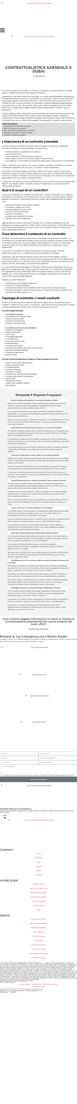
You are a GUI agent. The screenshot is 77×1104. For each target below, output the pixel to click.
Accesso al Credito (38, 901)
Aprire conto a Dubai (38, 897)
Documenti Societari (38, 945)
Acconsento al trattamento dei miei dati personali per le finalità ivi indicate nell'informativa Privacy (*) (38, 776)
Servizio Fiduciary (38, 936)
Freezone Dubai (38, 905)
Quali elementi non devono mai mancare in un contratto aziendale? (36, 428)
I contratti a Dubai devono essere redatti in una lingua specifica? (35, 455)
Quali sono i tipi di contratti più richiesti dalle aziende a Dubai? (34, 533)
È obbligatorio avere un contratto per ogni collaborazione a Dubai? (36, 588)
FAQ (38, 910)
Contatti (38, 870)
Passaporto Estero (38, 958)
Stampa (38, 866)
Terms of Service (36, 989)
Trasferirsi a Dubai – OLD (38, 888)
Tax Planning (38, 940)
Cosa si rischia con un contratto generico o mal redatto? (32, 508)
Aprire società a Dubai (38, 893)
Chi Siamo (38, 858)
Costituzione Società (38, 919)
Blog (38, 862)
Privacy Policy (27, 989)
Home (38, 853)
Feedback (38, 875)
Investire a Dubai (39, 884)
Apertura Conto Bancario (38, 923)
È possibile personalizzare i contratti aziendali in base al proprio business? (38, 480)
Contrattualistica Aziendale (38, 953)
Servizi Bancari (38, 932)
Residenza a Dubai (38, 949)
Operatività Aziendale (38, 928)
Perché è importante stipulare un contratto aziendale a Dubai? (34, 400)
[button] (38, 400)
